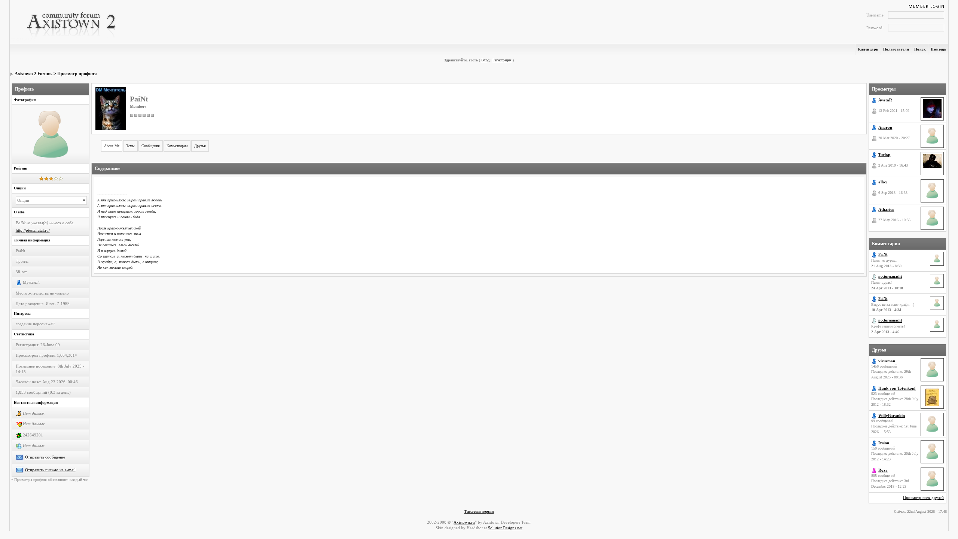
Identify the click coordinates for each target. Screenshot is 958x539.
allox (882, 182)
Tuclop (884, 154)
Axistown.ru (464, 522)
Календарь (868, 49)
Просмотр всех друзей (923, 497)
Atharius (886, 209)
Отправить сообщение (45, 457)
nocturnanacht (890, 276)
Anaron (885, 127)
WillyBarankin (891, 415)
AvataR (885, 100)
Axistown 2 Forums (33, 73)
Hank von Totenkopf (897, 388)
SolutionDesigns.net (505, 528)
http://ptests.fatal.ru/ (33, 230)
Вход (485, 60)
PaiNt (882, 254)
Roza (883, 470)
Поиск (920, 49)
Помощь (938, 49)
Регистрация (502, 60)
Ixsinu (883, 443)
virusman (886, 361)
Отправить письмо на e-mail (50, 470)
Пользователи (896, 49)
